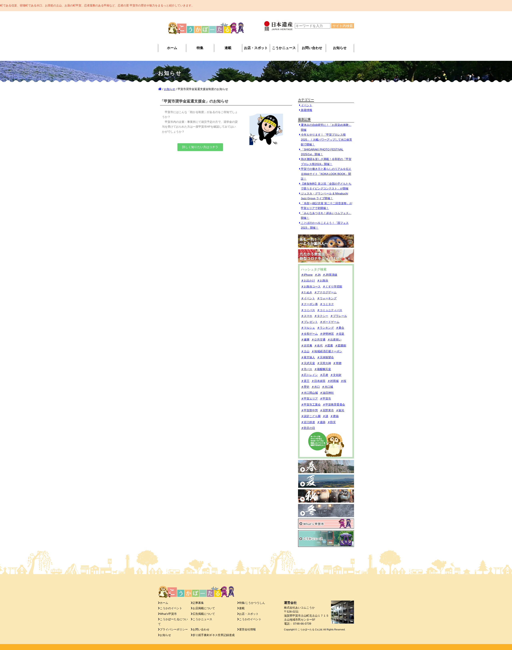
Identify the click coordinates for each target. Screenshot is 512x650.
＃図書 (329, 345)
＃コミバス (308, 310)
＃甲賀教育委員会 (334, 404)
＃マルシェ (308, 327)
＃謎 (325, 416)
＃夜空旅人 (308, 357)
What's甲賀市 (168, 613)
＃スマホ (306, 315)
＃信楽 (340, 333)
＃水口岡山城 (309, 392)
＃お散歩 (322, 280)
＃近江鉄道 (308, 422)
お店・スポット (256, 48)
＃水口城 (327, 386)
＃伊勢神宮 (327, 333)
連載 (228, 48)
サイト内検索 (342, 26)
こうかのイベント (171, 608)
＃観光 (340, 410)
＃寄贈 (337, 363)
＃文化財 (335, 375)
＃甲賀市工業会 (311, 404)
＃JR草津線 (330, 274)
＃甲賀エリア (309, 398)
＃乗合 (340, 327)
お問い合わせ (312, 48)
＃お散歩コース (311, 286)
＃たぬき (306, 292)
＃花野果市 (327, 410)
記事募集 (198, 602)
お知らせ (340, 48)
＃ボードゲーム (329, 321)
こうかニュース (284, 48)
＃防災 (331, 422)
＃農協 (334, 416)
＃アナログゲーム (325, 292)
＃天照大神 (324, 363)
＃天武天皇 (308, 363)
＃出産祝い (334, 339)
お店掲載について (204, 608)
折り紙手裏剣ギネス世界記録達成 (214, 635)
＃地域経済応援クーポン (326, 351)
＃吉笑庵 (306, 345)
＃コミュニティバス (329, 310)
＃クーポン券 (309, 304)
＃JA (318, 274)
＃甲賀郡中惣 (309, 410)
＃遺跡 (321, 422)
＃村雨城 (333, 381)
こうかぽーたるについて (173, 621)
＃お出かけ (308, 280)
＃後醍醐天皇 (322, 369)
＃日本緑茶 (318, 381)
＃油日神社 (327, 392)
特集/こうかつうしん (252, 602)
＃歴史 (305, 386)
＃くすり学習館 (332, 286)
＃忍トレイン (309, 375)
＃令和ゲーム (309, 333)
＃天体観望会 (325, 357)
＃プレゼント (309, 321)
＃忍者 (324, 375)
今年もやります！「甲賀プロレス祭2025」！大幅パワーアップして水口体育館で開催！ (326, 139)
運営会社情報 (247, 629)
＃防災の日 (308, 428)
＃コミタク (327, 304)
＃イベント (308, 298)
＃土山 (305, 351)
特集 (200, 48)
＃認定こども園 (311, 416)
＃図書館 (340, 345)
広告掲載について (204, 613)
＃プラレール (338, 315)
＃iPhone (307, 274)
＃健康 (305, 339)
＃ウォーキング (327, 298)
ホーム (172, 48)
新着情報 (306, 110)
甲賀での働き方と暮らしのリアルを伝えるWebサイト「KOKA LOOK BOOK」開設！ (325, 173)
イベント (306, 105)
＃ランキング (325, 327)
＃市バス (306, 369)
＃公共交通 (318, 339)
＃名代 (318, 345)
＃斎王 (305, 381)
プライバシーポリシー (174, 629)
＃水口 (315, 386)
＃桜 (343, 381)
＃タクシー (321, 315)
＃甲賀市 (325, 398)
